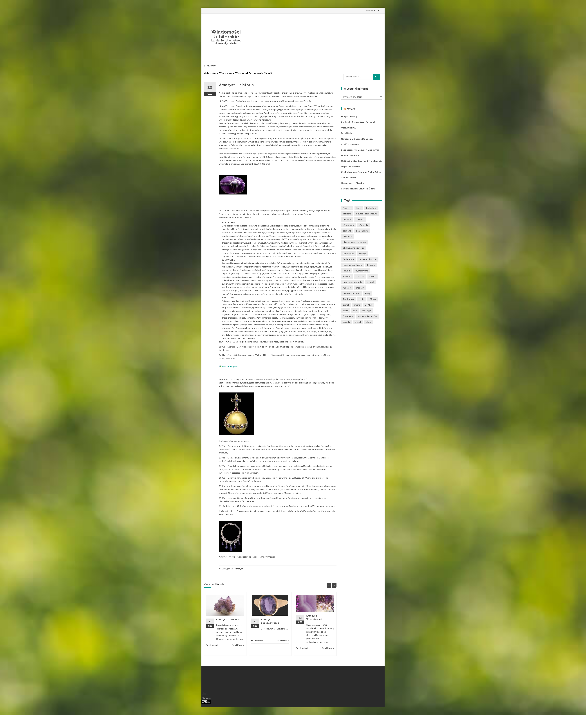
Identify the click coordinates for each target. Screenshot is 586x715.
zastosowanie (256, 73)
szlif (355, 310)
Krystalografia (361, 270)
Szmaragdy (348, 316)
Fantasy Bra (348, 253)
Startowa (370, 10)
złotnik (358, 322)
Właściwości (241, 73)
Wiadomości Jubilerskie (226, 34)
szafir (345, 310)
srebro (357, 304)
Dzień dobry (347, 133)
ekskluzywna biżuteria (353, 247)
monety (360, 287)
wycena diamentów (367, 316)
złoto (368, 322)
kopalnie (371, 265)
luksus (372, 276)
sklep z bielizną (349, 116)
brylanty (347, 219)
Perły (367, 293)
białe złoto (371, 208)
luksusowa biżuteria (352, 282)
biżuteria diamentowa (366, 213)
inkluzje (362, 253)
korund (346, 270)
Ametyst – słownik (228, 619)
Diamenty (206, 698)
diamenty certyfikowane (354, 242)
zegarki (346, 322)
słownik (268, 73)
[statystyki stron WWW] (206, 701)
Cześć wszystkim (350, 144)
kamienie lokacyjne (367, 259)
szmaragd (366, 310)
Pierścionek (348, 299)
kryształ (347, 276)
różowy (372, 299)
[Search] (376, 77)
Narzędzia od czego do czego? (357, 138)
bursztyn (360, 219)
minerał (370, 282)
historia (214, 73)
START (368, 304)
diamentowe (362, 230)
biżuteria (347, 213)
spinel (346, 304)
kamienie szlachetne (352, 265)
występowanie (226, 73)
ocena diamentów (351, 293)
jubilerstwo (348, 259)
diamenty (347, 236)
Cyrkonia (363, 225)
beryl (358, 208)
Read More (237, 645)
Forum (351, 108)
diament (347, 230)
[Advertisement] (315, 37)
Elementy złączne (350, 155)
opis (206, 73)
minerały (347, 287)
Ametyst (239, 568)
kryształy (360, 276)
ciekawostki (348, 225)
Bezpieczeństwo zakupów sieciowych (360, 149)
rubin (361, 299)
